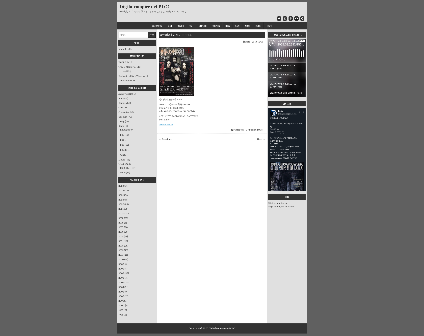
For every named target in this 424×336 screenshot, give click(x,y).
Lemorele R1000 (127, 80)
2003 (122, 292)
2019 (123, 218)
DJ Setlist (251, 130)
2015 (123, 236)
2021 (123, 209)
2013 (123, 246)
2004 (123, 287)
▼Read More (166, 124)
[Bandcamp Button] (302, 18)
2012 (123, 250)
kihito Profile (125, 49)
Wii (122, 155)
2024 (123, 195)
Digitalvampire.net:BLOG (145, 6)
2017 (123, 227)
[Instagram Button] (285, 18)
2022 (123, 204)
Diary (227, 25)
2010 (123, 259)
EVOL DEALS (125, 62)
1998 (122, 315)
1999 (122, 310)
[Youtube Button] (296, 18)
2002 (123, 296)
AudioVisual (157, 25)
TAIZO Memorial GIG (129, 67)
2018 (122, 223)
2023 (123, 200)
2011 (123, 255)
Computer (202, 25)
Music (258, 25)
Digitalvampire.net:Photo (281, 206)
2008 (123, 269)
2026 (123, 186)
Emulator (125, 130)
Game (237, 25)
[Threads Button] (291, 18)
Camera (181, 25)
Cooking (216, 25)
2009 (122, 264)
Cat (191, 25)
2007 (123, 273)
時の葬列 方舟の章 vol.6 (175, 35)
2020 (123, 213)
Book (170, 25)
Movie (247, 25)
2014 (123, 241)
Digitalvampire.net (278, 203)
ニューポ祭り (124, 71)
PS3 (122, 135)
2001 (122, 301)
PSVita (123, 150)
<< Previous (165, 139)
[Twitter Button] (279, 18)
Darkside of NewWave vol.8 (133, 76)
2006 (123, 278)
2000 (123, 305)
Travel (269, 25)
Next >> (261, 139)
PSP (122, 145)
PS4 (122, 140)
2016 (123, 232)
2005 (123, 282)
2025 (123, 190)
